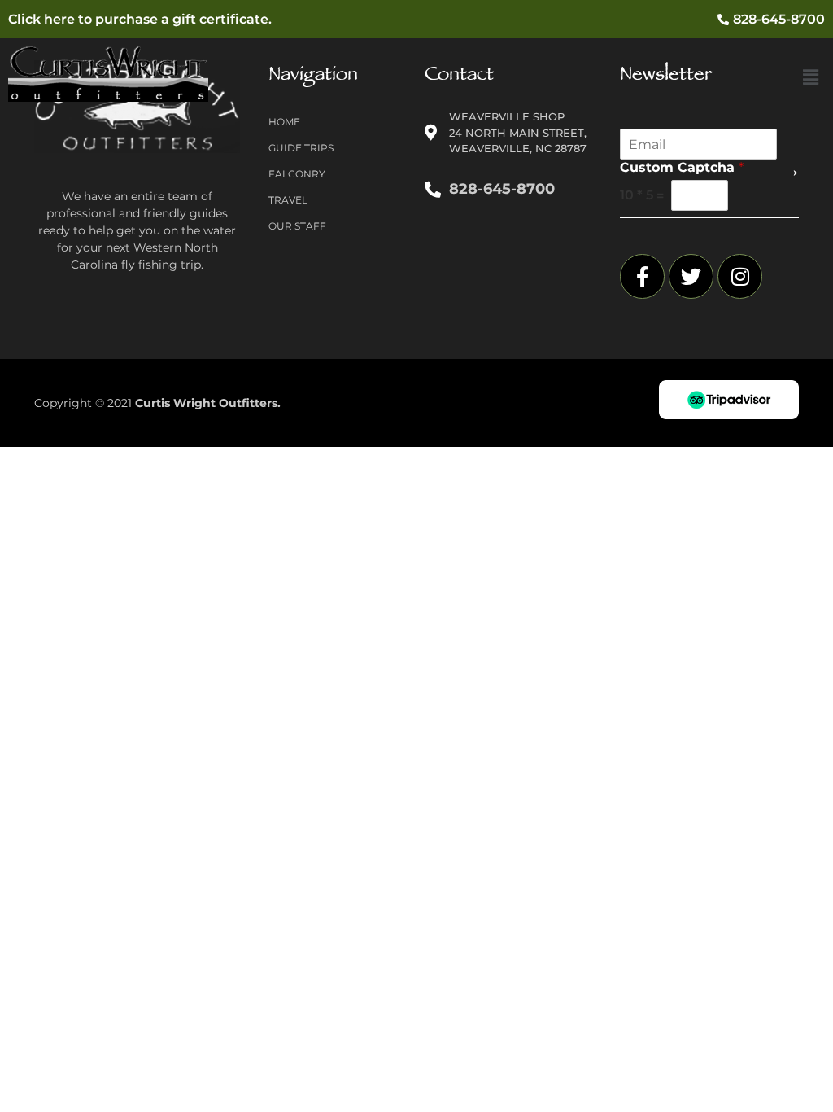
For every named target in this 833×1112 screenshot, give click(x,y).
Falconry (296, 174)
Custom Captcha (682, 167)
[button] (811, 77)
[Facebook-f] (642, 276)
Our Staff (297, 226)
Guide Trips (301, 148)
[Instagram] (739, 276)
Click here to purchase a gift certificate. (140, 19)
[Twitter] (691, 276)
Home (284, 122)
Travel (287, 200)
